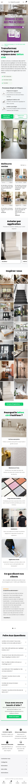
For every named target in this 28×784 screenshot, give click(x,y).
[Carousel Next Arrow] (25, 248)
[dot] (12, 628)
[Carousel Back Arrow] (3, 248)
